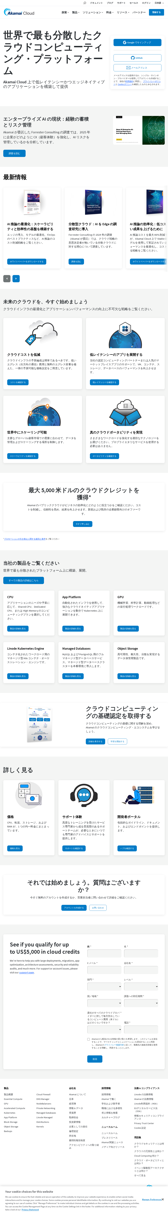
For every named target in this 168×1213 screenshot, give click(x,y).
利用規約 (129, 81)
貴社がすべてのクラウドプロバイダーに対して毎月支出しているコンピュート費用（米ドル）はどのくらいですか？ (104, 1017)
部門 (90, 979)
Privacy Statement (30, 1209)
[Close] (162, 1199)
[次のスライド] (16, 278)
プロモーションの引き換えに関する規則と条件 (24, 539)
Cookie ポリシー (125, 84)
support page (26, 972)
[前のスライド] (6, 278)
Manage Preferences (152, 1199)
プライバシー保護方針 (114, 1045)
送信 (95, 1059)
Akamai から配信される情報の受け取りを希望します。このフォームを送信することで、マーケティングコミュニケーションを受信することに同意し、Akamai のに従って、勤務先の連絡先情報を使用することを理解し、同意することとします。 (124, 1043)
